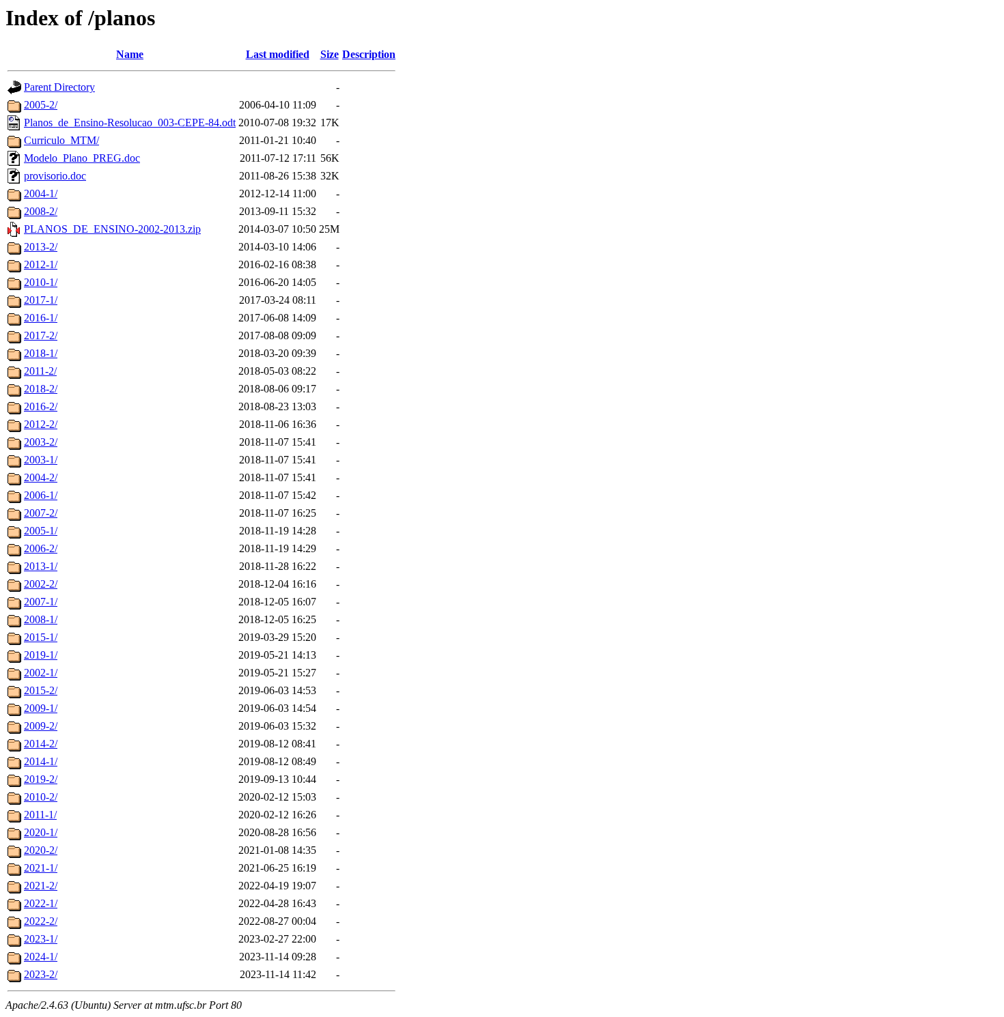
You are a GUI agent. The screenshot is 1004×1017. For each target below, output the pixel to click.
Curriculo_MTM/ (61, 140)
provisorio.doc (55, 176)
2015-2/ (40, 690)
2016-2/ (40, 406)
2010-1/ (40, 282)
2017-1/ (40, 300)
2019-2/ (40, 779)
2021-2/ (40, 885)
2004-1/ (40, 193)
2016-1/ (40, 318)
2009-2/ (40, 726)
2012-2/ (40, 424)
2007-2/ (40, 513)
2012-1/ (40, 264)
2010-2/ (40, 797)
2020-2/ (40, 850)
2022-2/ (40, 921)
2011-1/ (40, 814)
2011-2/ (40, 371)
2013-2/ (40, 247)
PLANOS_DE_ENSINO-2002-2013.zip (112, 229)
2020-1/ (40, 832)
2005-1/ (40, 530)
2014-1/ (40, 761)
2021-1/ (40, 868)
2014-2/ (40, 743)
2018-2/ (40, 389)
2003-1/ (40, 459)
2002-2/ (40, 584)
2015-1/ (40, 637)
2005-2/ (40, 105)
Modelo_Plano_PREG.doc (82, 158)
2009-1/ (40, 708)
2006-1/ (40, 495)
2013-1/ (40, 566)
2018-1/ (40, 353)
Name (129, 54)
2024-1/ (40, 956)
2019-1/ (40, 655)
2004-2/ (40, 477)
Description (368, 54)
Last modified (277, 54)
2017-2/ (40, 335)
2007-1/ (40, 601)
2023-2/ (40, 974)
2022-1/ (40, 903)
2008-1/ (40, 619)
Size (329, 54)
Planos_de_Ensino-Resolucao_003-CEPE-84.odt (130, 122)
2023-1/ (40, 939)
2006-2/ (40, 548)
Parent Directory (59, 87)
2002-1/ (40, 672)
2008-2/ (40, 211)
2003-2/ (40, 442)
